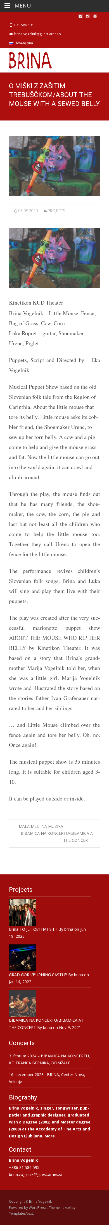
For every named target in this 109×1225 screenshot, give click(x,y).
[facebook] (80, 18)
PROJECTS (56, 210)
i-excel (66, 1207)
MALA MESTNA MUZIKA (38, 826)
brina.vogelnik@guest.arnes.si (35, 1174)
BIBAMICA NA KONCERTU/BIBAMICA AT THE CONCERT (58, 837)
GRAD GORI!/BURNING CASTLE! (38, 974)
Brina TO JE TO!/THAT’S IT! (33, 929)
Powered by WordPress (28, 1207)
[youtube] (95, 18)
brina (68, 929)
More (49, 1136)
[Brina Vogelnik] (26, 59)
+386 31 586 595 (24, 1167)
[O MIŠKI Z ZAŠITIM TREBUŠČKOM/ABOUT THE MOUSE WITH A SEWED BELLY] (54, 166)
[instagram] (88, 18)
